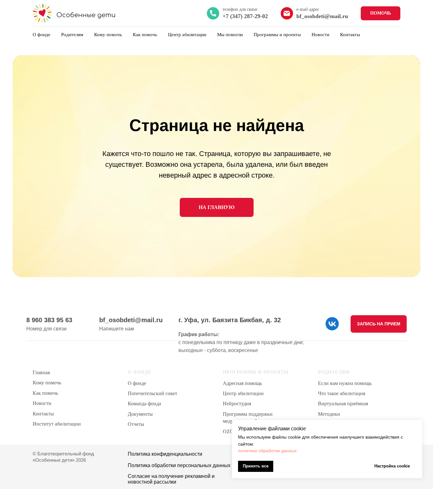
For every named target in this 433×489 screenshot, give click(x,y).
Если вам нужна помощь (345, 383)
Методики (329, 414)
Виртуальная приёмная (343, 403)
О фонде (137, 383)
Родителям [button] (72, 34)
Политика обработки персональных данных (179, 465)
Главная (41, 372)
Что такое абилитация (341, 393)
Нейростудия (237, 403)
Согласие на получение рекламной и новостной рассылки (171, 479)
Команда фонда (144, 403)
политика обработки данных (267, 450)
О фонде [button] (41, 34)
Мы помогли (230, 34)
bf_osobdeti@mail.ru (131, 319)
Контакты (350, 34)
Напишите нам (116, 328)
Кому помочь (108, 34)
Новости (320, 34)
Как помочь (145, 34)
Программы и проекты (277, 34)
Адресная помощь (242, 383)
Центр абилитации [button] (187, 34)
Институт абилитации (57, 424)
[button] (379, 324)
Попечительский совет (152, 393)
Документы (140, 414)
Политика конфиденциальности (165, 454)
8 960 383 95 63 (49, 319)
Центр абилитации (243, 393)
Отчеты (136, 424)
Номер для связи (46, 328)
